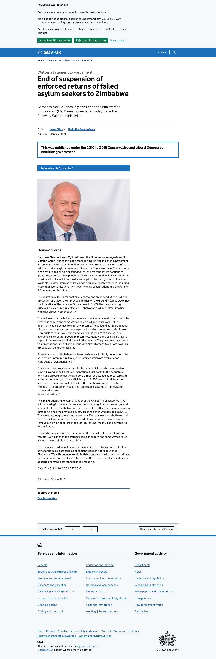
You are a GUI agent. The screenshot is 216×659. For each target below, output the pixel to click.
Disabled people (47, 604)
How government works (148, 604)
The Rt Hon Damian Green (81, 129)
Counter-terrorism (82, 60)
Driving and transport (50, 611)
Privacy (50, 631)
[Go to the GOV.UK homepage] (49, 52)
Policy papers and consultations (153, 591)
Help (40, 631)
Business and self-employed (54, 578)
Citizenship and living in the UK (55, 591)
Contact (106, 631)
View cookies (118, 40)
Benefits (42, 565)
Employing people (96, 571)
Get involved (141, 611)
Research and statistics (148, 585)
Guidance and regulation (149, 578)
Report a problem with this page (156, 529)
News (138, 571)
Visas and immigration (99, 604)
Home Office (56, 129)
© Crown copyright (167, 649)
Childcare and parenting (52, 585)
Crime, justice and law (58, 60)
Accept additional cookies (54, 40)
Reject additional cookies (91, 40)
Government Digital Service (95, 636)
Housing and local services (102, 585)
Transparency (142, 598)
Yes (75, 529)
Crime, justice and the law (52, 598)
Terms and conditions (126, 631)
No (93, 529)
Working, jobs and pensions (102, 611)
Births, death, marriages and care (57, 571)
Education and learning (100, 565)
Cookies (62, 631)
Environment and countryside (103, 578)
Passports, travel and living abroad (107, 598)
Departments (142, 565)
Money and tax (95, 591)
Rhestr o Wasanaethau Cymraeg (56, 636)
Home (40, 60)
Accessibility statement (84, 631)
